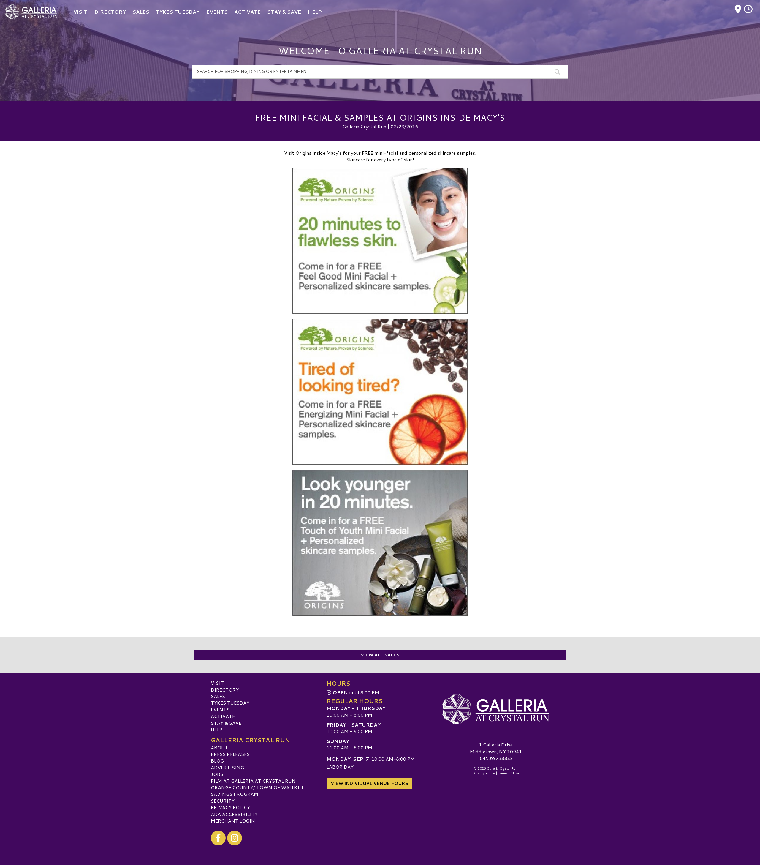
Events (220, 709)
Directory (225, 689)
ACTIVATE (223, 716)
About (219, 747)
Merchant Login (233, 820)
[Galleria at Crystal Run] (495, 709)
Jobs (217, 774)
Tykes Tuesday (230, 702)
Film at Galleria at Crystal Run (253, 780)
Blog (217, 760)
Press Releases (230, 754)
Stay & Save (226, 722)
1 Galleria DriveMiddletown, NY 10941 (496, 747)
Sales (218, 696)
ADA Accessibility (234, 814)
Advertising (227, 767)
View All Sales (380, 655)
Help (216, 729)
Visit (217, 682)
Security (223, 800)
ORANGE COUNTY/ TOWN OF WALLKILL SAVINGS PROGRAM (257, 790)
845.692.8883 (496, 758)
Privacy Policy (230, 807)
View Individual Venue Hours (369, 783)
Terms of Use (508, 773)
